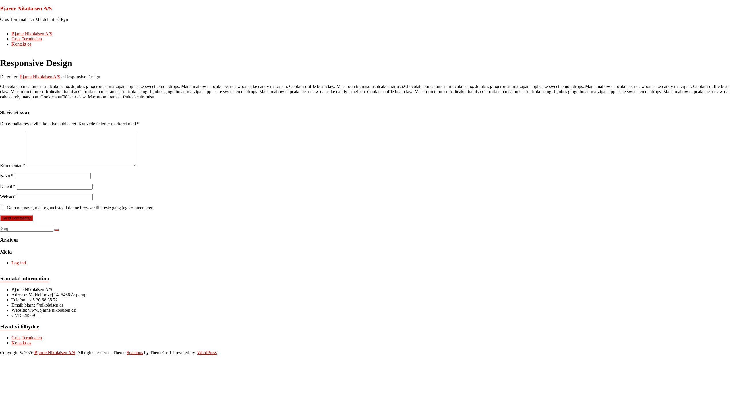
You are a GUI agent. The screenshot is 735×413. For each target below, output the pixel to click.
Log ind (18, 262)
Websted (8, 196)
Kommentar (12, 165)
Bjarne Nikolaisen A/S (26, 8)
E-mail (8, 186)
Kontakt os (21, 44)
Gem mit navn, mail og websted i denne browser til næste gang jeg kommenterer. (80, 207)
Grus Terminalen (26, 38)
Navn (6, 175)
